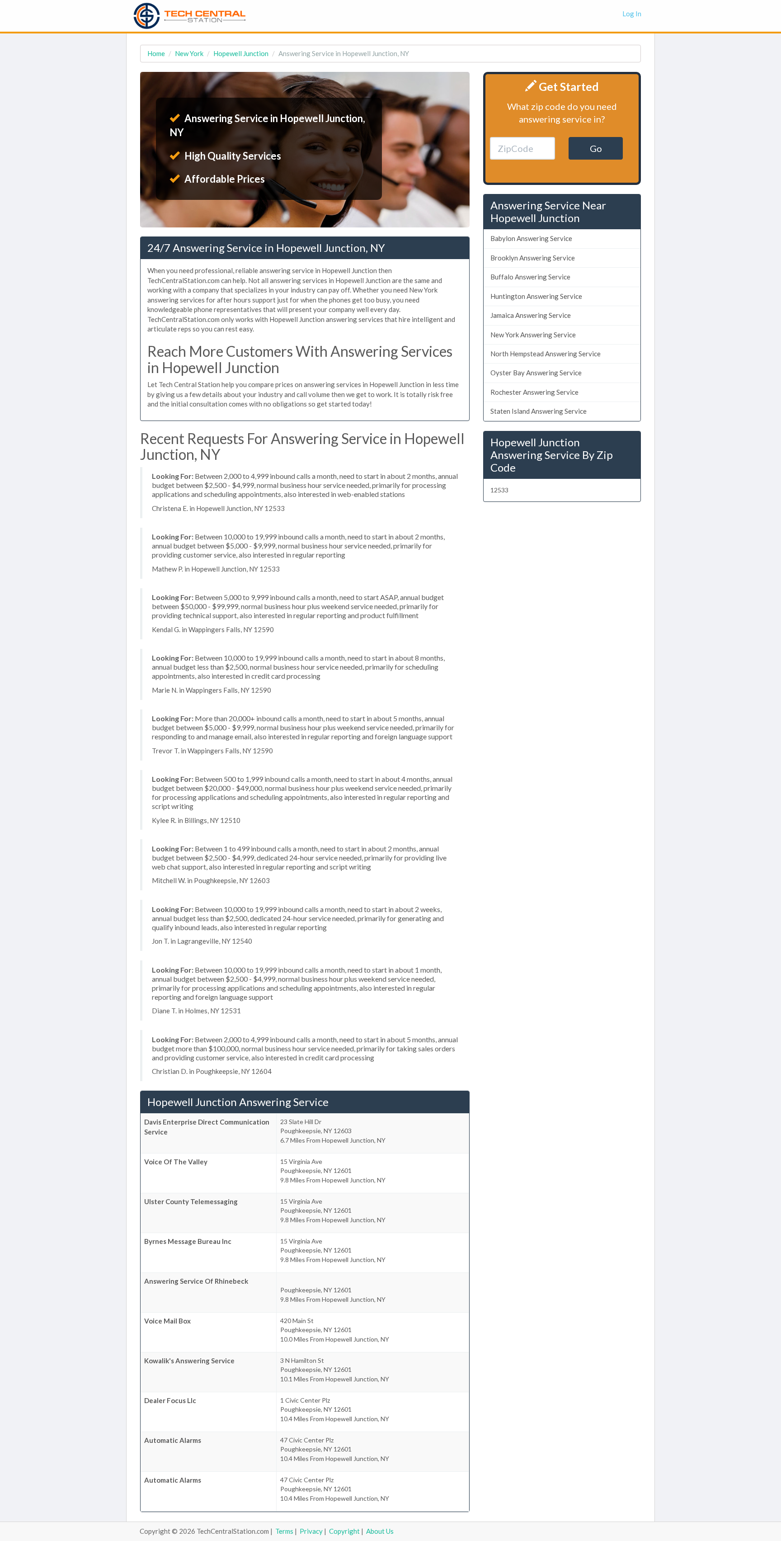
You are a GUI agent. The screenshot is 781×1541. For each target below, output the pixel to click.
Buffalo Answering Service (530, 277)
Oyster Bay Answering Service (536, 373)
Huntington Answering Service (536, 296)
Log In (631, 13)
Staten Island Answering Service (538, 411)
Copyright (344, 1531)
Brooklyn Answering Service (532, 258)
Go (596, 148)
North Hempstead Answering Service (545, 354)
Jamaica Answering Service (530, 315)
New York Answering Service (533, 335)
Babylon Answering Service (531, 238)
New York (189, 53)
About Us (380, 1531)
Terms (284, 1531)
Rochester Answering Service (534, 392)
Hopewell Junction (240, 53)
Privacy (311, 1531)
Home (156, 53)
